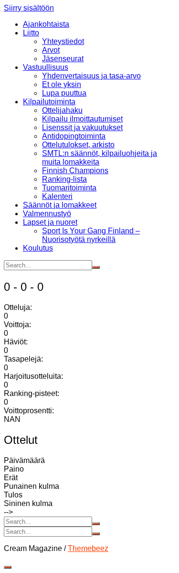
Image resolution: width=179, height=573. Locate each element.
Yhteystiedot (63, 41)
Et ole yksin (61, 84)
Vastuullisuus (45, 67)
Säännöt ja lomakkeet (59, 205)
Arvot (51, 50)
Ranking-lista (64, 179)
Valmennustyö (47, 213)
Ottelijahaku (62, 110)
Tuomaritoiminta (69, 188)
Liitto (31, 33)
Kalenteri (57, 196)
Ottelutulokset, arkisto (78, 145)
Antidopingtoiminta (73, 136)
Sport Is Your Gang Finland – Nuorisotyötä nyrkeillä (91, 235)
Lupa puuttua (64, 93)
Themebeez (88, 548)
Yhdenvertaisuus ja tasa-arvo (91, 76)
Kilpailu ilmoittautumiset (82, 119)
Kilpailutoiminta (49, 102)
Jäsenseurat (63, 59)
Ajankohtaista (46, 24)
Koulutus (38, 248)
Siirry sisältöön (29, 8)
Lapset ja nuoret (50, 222)
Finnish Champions (75, 170)
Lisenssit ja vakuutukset (82, 127)
